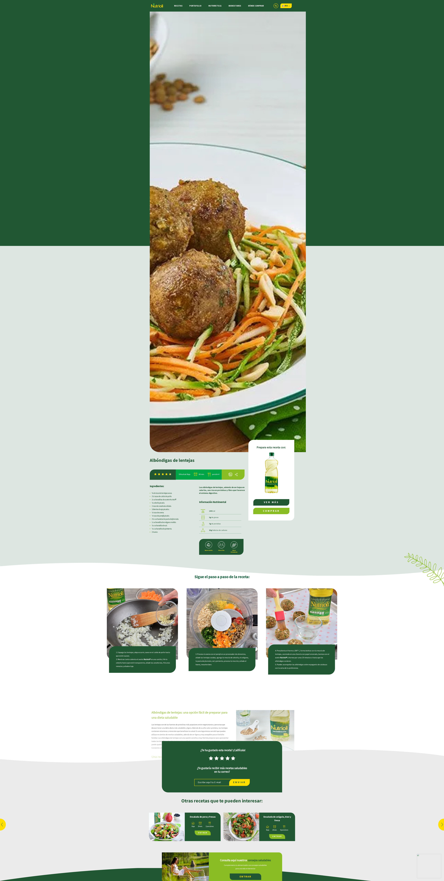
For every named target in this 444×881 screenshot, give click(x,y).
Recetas (178, 6)
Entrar (202, 833)
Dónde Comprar (256, 6)
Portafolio (195, 6)
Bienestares (235, 6)
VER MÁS (271, 502)
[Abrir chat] (429, 866)
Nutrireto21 (215, 6)
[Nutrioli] (156, 5)
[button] (3, 825)
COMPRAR (271, 511)
